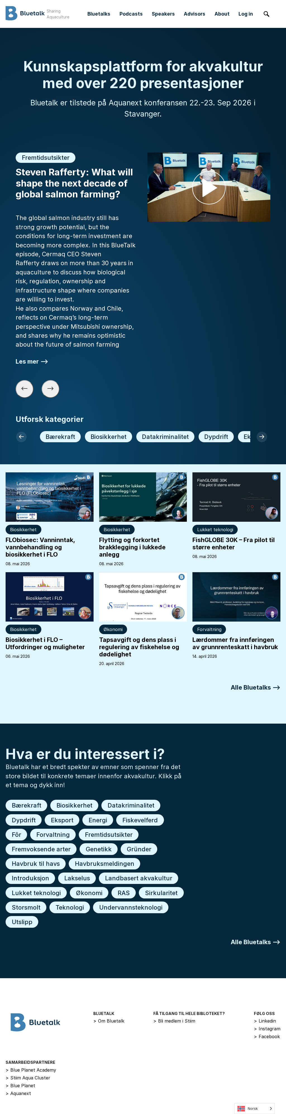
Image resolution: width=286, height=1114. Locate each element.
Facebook (267, 1036)
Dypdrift (216, 436)
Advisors (194, 14)
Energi (98, 820)
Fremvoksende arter (41, 849)
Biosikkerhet (108, 436)
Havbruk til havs (36, 863)
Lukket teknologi (215, 529)
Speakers (163, 14)
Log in (246, 14)
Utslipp (22, 921)
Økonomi (113, 629)
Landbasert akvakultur (138, 878)
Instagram (267, 1028)
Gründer (139, 849)
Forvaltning (209, 629)
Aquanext (18, 1093)
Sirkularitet (161, 892)
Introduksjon (30, 878)
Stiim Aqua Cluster (28, 1078)
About (222, 14)
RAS (124, 892)
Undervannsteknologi (131, 907)
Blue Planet (20, 1085)
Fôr (16, 834)
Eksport (62, 820)
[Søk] (266, 14)
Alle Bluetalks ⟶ (255, 687)
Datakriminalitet (165, 436)
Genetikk (99, 849)
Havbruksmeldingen (104, 863)
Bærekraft (60, 436)
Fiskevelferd (140, 820)
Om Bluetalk (108, 1021)
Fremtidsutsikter (109, 834)
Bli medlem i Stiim (174, 1021)
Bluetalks (98, 14)
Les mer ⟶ (32, 361)
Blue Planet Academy (31, 1070)
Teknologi (70, 907)
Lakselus (77, 878)
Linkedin (265, 1021)
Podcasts (131, 14)
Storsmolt (26, 907)
